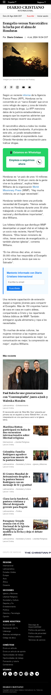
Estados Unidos (9, 572)
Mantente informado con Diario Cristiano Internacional (24, 274)
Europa (6, 575)
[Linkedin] (15, 674)
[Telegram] (37, 674)
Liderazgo (7, 631)
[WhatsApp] (32, 674)
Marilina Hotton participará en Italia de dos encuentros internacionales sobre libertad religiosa (16, 432)
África (5, 582)
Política (19, 511)
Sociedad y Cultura (23, 464)
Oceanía (6, 585)
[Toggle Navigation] (4, 2)
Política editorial (35, 637)
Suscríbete (14, 288)
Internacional (8, 442)
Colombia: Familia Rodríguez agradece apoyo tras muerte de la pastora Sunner (15, 455)
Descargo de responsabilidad (34, 626)
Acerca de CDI (9, 625)
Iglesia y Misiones (40, 464)
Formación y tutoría (11, 661)
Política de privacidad (37, 633)
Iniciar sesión (42, 16)
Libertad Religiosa (22, 442)
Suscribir (30, 16)
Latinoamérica (8, 405)
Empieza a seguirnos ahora (22, 161)
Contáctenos (8, 665)
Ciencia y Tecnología (11, 613)
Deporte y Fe (8, 603)
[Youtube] (21, 674)
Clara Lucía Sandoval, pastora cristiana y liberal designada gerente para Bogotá (16, 502)
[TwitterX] (10, 674)
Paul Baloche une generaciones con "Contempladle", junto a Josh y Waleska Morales (25, 396)
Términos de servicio (36, 640)
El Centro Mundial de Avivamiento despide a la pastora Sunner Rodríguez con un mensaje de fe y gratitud (17, 479)
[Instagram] (26, 674)
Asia (5, 579)
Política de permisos (36, 630)
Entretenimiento (22, 405)
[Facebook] (5, 674)
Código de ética (9, 638)
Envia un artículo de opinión (14, 651)
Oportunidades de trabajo (13, 655)
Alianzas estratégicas (12, 634)
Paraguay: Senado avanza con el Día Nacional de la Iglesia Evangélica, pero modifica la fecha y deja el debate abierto (23, 527)
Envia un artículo (10, 648)
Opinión (6, 616)
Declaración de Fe (10, 628)
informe (27, 95)
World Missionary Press (21, 188)
